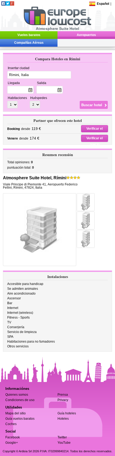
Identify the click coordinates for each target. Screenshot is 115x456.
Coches (11, 424)
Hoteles (63, 419)
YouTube (64, 443)
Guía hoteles (66, 413)
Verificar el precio (94, 129)
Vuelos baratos (28, 35)
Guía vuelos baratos (19, 419)
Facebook (12, 437)
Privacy (62, 400)
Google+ (11, 443)
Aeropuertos (86, 35)
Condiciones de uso (19, 400)
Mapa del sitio (15, 413)
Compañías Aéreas (29, 43)
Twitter (62, 437)
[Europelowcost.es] (57, 24)
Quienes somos (16, 394)
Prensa (62, 394)
